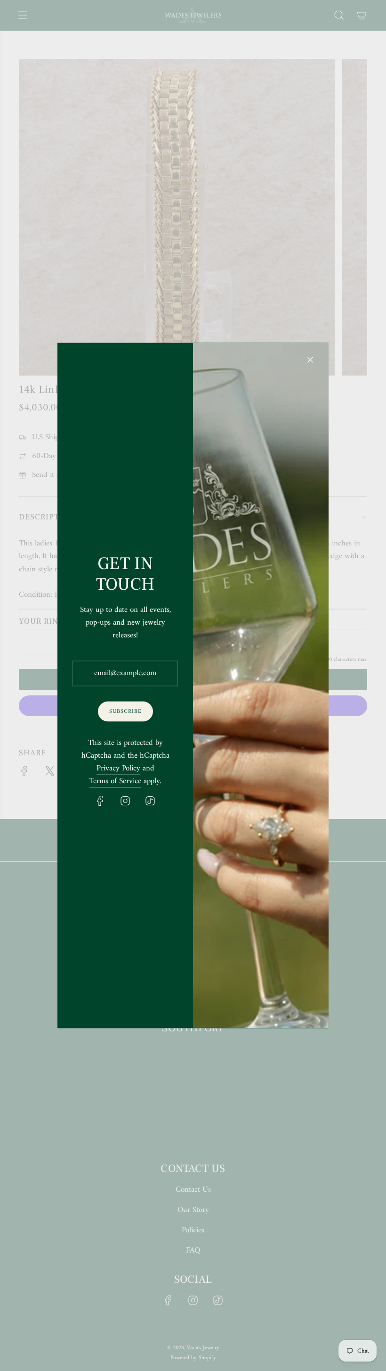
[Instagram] (125, 801)
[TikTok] (150, 801)
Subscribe (125, 711)
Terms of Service (115, 781)
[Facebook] (100, 801)
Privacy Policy (118, 768)
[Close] (310, 360)
